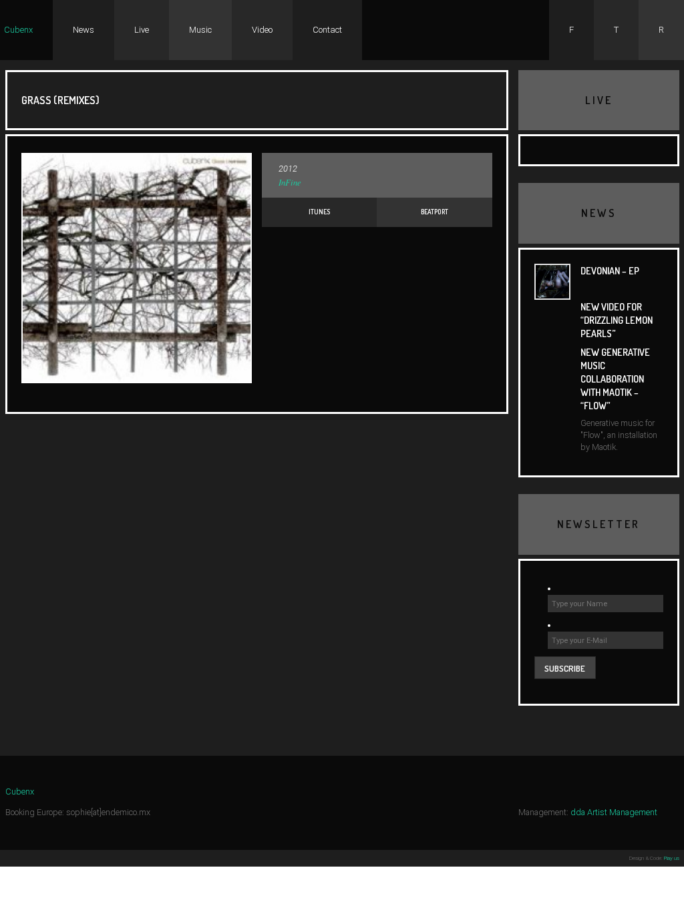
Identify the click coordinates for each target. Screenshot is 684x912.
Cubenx (18, 30)
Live (141, 30)
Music (200, 30)
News (83, 30)
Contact (327, 30)
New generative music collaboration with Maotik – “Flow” (615, 379)
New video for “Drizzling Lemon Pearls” (616, 319)
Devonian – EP (609, 270)
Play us (671, 858)
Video (262, 30)
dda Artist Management (613, 812)
